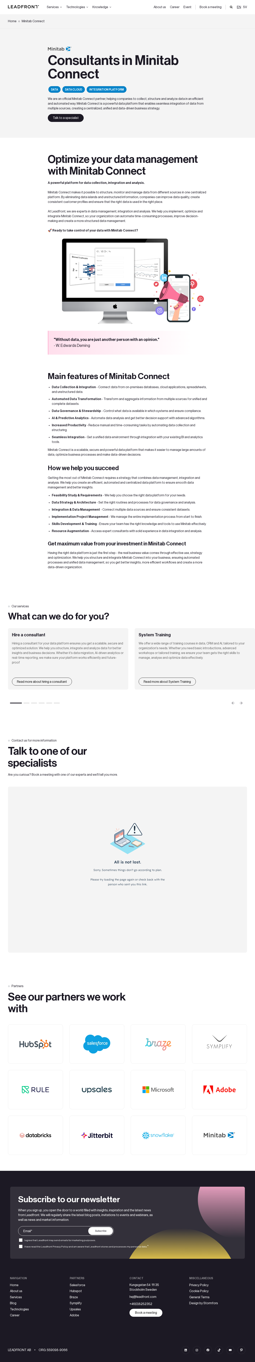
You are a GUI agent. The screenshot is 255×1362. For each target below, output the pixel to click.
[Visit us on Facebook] (208, 1350)
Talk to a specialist (66, 118)
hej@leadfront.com (142, 1296)
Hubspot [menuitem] (76, 1291)
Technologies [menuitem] (19, 1309)
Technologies (75, 7)
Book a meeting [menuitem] (211, 7)
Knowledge (100, 7)
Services (53, 7)
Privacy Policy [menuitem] (199, 1285)
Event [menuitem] (187, 7)
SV (245, 7)
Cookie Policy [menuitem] (199, 1291)
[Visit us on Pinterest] (241, 1350)
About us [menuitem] (160, 7)
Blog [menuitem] (13, 1303)
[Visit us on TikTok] (219, 1350)
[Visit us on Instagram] (197, 1350)
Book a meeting (146, 1312)
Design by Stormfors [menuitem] (203, 1303)
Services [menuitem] (16, 1297)
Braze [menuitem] (74, 1297)
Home (12, 21)
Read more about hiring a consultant (42, 681)
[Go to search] (231, 7)
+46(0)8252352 (140, 1304)
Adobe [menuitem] (74, 1315)
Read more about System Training (167, 681)
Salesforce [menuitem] (77, 1285)
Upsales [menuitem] (75, 1309)
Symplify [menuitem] (76, 1303)
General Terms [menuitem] (199, 1297)
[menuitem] (244, 7)
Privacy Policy (60, 1246)
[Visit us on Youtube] (230, 1350)
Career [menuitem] (174, 7)
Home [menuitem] (14, 1285)
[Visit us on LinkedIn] (186, 1350)
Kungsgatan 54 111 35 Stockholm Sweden (144, 1287)
